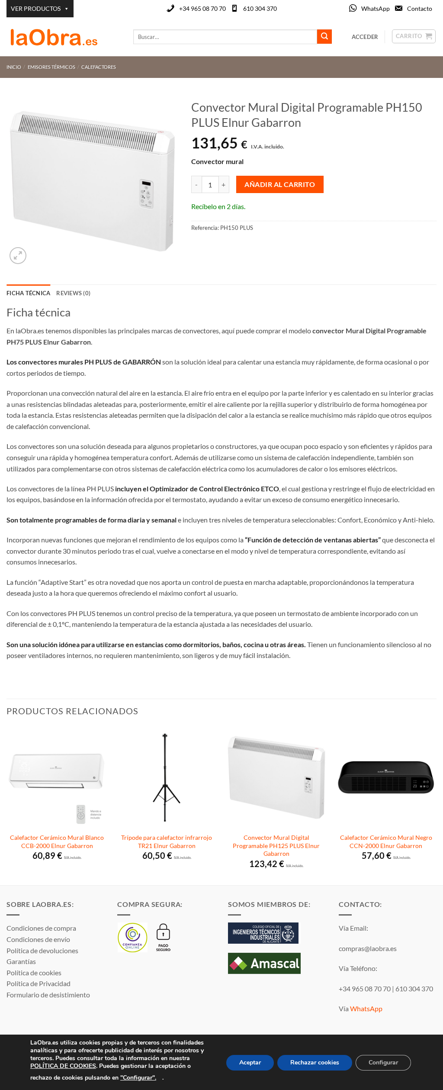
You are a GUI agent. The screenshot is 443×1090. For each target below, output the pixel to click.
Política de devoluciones (42, 950)
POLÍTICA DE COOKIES (63, 1066)
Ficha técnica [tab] (28, 293)
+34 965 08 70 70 (202, 8)
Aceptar (250, 1062)
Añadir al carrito (279, 184)
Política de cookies (33, 972)
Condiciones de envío (38, 939)
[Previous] (6, 805)
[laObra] (63, 37)
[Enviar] (324, 36)
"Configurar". (138, 1077)
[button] (18, 255)
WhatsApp (375, 8)
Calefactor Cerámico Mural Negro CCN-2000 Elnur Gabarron (386, 841)
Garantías (21, 961)
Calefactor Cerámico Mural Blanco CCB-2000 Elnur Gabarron (57, 841)
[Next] (436, 805)
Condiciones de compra (41, 928)
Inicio (13, 67)
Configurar (383, 1062)
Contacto (419, 8)
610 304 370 (260, 8)
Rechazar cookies (314, 1062)
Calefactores (98, 67)
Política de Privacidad (38, 983)
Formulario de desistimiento (48, 994)
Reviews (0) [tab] (73, 293)
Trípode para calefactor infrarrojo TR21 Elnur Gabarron (166, 841)
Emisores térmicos (51, 67)
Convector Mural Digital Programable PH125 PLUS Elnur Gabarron (276, 845)
